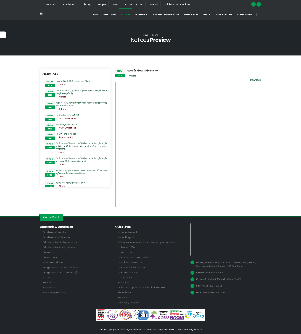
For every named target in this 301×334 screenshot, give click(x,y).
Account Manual (127, 232)
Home (95, 14)
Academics (141, 14)
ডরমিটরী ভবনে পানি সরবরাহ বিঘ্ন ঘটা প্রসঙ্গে (70, 182)
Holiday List (124, 282)
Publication (191, 14)
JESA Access (50, 282)
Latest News (125, 277)
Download (255, 80)
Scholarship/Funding (54, 292)
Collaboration (223, 14)
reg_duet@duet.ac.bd (214, 292)
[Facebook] (253, 4)
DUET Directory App (129, 272)
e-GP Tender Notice (66, 133)
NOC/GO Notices (67, 118)
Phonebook (124, 292)
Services (123, 297)
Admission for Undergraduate (60, 242)
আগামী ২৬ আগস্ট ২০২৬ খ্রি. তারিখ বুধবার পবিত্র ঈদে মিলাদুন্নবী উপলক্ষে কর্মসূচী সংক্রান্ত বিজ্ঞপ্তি (82, 92)
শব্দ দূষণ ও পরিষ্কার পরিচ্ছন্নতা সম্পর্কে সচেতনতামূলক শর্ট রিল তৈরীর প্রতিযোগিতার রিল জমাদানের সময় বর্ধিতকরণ (81, 172)
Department (50, 257)
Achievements (245, 14)
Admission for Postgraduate (59, 247)
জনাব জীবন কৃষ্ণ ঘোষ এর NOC (67, 124)
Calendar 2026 (126, 247)
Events (206, 14)
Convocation (125, 252)
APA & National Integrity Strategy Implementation (147, 242)
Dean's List (49, 252)
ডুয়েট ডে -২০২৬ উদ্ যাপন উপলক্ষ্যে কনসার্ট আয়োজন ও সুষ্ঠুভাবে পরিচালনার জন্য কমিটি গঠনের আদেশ (81, 104)
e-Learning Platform (54, 262)
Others (62, 84)
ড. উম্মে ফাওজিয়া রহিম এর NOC (67, 115)
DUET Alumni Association (132, 267)
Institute (48, 277)
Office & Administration (165, 14)
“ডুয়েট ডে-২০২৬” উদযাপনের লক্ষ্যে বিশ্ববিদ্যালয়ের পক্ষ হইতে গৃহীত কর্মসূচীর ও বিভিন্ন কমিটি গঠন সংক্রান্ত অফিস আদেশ (81, 160)
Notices (125, 14)
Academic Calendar (54, 232)
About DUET (109, 14)
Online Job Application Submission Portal (141, 287)
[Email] (258, 4)
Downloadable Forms (130, 262)
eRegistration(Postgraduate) (60, 272)
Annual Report (126, 237)
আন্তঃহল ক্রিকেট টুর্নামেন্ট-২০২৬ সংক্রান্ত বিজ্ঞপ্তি (74, 81)
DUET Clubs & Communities (134, 257)
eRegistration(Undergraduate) (61, 267)
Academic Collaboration (57, 237)
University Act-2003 (129, 302)
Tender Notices (66, 137)
